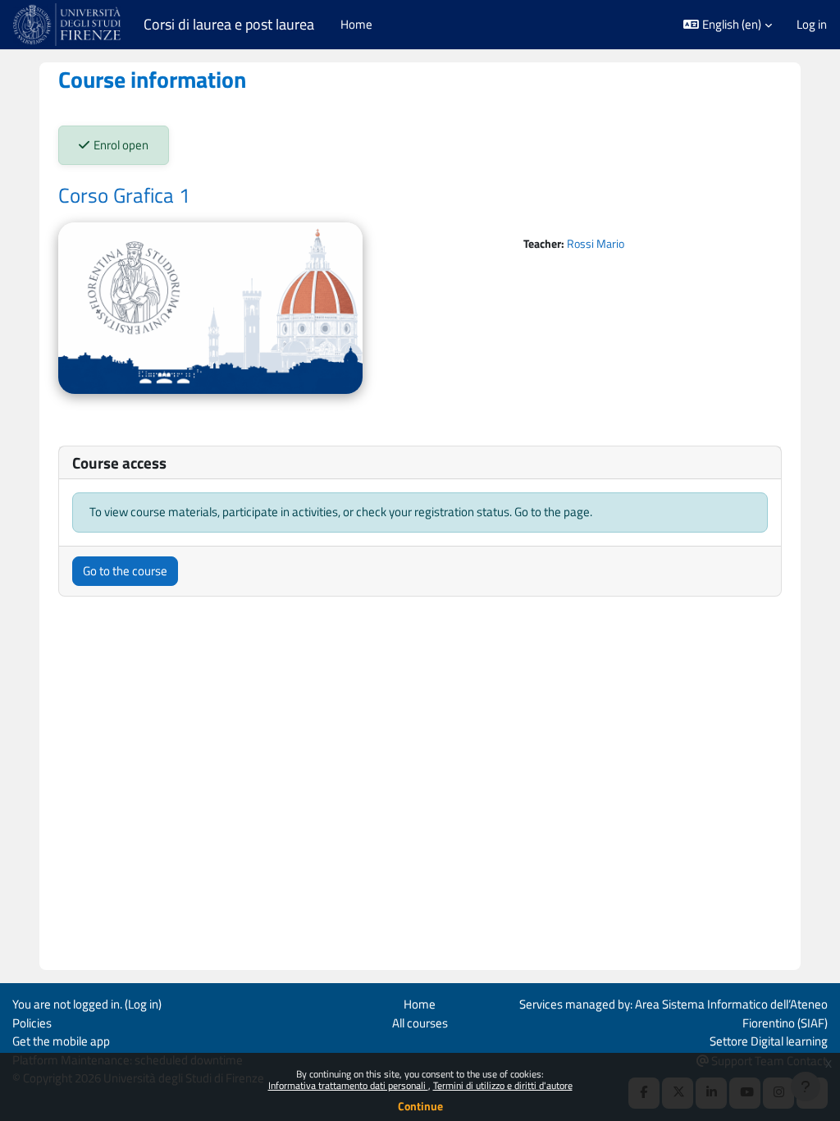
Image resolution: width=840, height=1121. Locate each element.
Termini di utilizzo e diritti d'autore (503, 1085)
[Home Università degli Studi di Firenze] (68, 24)
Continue (420, 1105)
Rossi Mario (595, 243)
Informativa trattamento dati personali (348, 1085)
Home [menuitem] (356, 24)
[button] (728, 24)
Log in (812, 25)
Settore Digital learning (769, 1041)
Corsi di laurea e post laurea (229, 24)
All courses (420, 1022)
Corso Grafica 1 (124, 195)
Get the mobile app (61, 1041)
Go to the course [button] (125, 570)
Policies (32, 1022)
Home (420, 1004)
